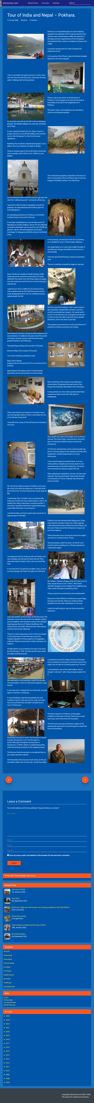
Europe (6, 967)
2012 (7, 1063)
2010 (7, 1071)
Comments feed (10, 1002)
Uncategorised (9, 987)
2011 (7, 1067)
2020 (7, 1032)
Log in (6, 997)
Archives (56, 3)
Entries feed (8, 1000)
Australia (7, 959)
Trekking (7, 983)
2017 (7, 1043)
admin (25, 20)
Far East (7, 971)
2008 (7, 1078)
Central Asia (8, 963)
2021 (7, 1028)
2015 (7, 1051)
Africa (6, 951)
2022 (7, 1024)
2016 (7, 1047)
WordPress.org (9, 1005)
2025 (7, 1016)
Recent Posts (33, 3)
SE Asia (6, 979)
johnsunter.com (10, 3)
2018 (7, 1039)
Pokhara (34, 20)
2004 (7, 1082)
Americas (7, 955)
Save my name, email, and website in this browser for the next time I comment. (39, 855)
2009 (7, 1075)
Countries (45, 3)
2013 (7, 1059)
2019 (7, 1035)
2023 (7, 1020)
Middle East (8, 975)
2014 (7, 1055)
